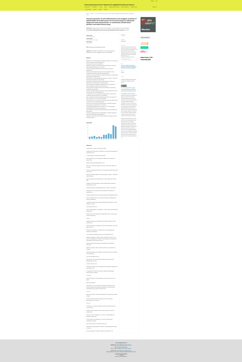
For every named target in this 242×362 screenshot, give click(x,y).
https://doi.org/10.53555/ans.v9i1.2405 (97, 47)
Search (155, 7)
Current (100, 9)
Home (101, 7)
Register (152, 1)
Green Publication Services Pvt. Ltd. (124, 345)
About (105, 7)
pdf (123, 35)
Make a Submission (145, 37)
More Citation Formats (126, 59)
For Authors (94, 7)
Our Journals (87, 7)
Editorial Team (134, 7)
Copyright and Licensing (114, 7)
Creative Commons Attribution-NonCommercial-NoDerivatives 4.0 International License (128, 89)
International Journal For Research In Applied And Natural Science (109, 5)
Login (156, 1)
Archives (95, 9)
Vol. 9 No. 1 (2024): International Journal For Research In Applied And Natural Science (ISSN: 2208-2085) (114, 13)
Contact (105, 9)
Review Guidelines (125, 7)
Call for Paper (88, 9)
